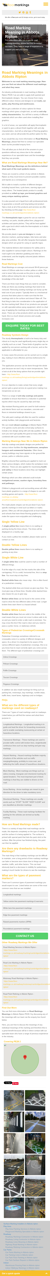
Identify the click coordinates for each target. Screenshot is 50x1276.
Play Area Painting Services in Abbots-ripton (23, 1229)
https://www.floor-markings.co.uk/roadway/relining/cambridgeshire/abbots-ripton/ (26, 1000)
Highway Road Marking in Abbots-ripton (21, 1244)
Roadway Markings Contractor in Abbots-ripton (24, 1237)
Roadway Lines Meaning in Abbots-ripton (22, 1242)
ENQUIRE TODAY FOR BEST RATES (25, 327)
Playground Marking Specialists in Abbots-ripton (24, 1231)
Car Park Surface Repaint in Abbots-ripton (22, 1260)
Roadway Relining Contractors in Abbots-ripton (24, 1247)
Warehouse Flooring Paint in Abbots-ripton (22, 1265)
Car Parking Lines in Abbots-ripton (19, 1255)
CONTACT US (25, 936)
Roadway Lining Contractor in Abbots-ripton (23, 1239)
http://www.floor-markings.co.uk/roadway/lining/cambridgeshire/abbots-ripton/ (24, 377)
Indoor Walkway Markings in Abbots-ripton (22, 1268)
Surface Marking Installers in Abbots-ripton (20, 1224)
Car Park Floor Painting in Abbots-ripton (21, 1257)
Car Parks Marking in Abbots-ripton (19, 1252)
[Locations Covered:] (3, 4)
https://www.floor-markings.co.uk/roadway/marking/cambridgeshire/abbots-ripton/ (26, 953)
